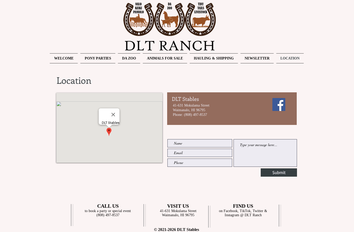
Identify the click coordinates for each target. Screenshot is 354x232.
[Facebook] (278, 104)
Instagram (232, 215)
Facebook (231, 211)
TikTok (245, 211)
